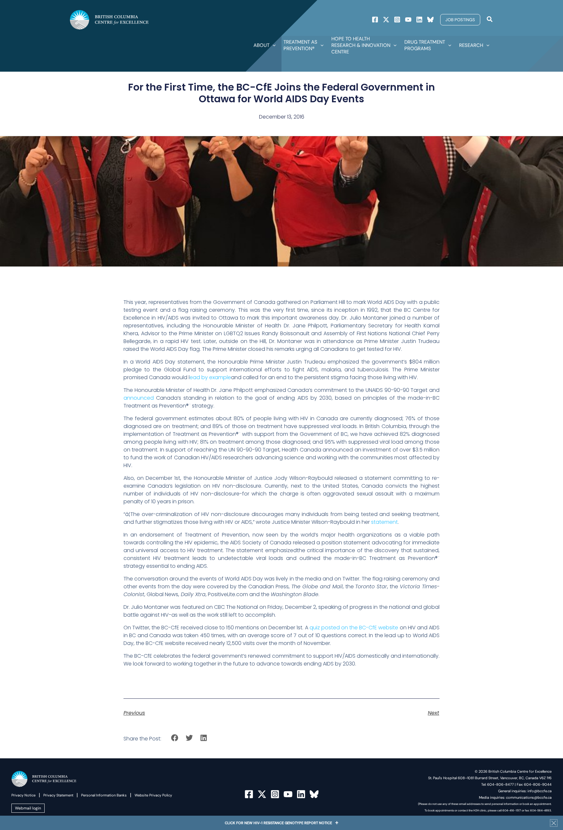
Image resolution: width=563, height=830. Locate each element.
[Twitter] (386, 19)
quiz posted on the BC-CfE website (354, 627)
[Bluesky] (430, 19)
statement (384, 522)
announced (138, 398)
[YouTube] (288, 794)
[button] (460, 19)
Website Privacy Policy (153, 795)
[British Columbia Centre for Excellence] (109, 19)
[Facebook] (375, 19)
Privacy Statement (58, 795)
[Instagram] (397, 19)
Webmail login (28, 808)
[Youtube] (408, 19)
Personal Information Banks (104, 795)
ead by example (210, 377)
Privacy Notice (23, 795)
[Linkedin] (419, 19)
